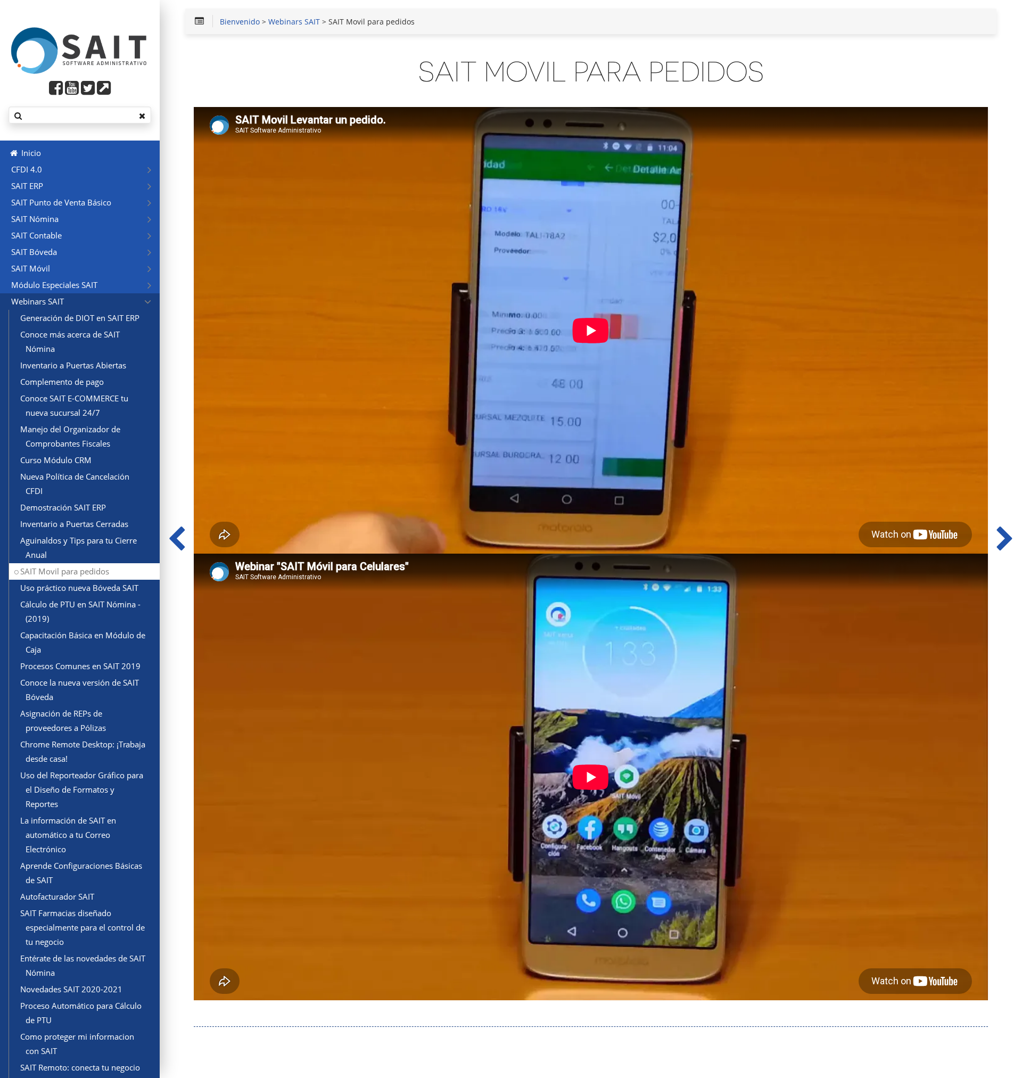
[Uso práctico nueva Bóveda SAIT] (1005, 539)
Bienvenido (240, 22)
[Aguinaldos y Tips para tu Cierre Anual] (177, 539)
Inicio (30, 152)
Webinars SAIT (294, 22)
